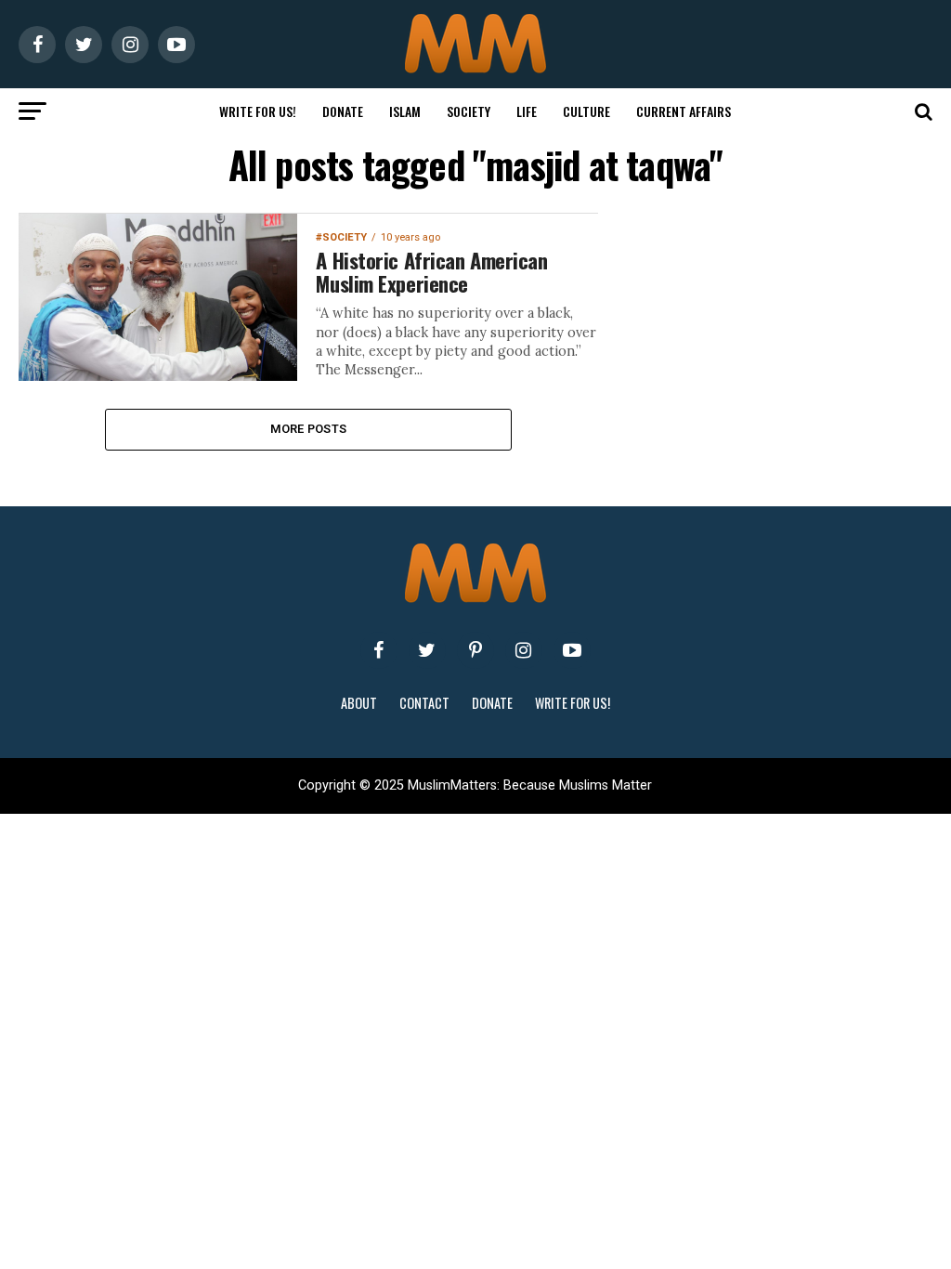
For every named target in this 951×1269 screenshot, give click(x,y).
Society (468, 111)
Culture (586, 111)
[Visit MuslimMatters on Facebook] (378, 650)
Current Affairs (683, 111)
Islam (405, 111)
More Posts (308, 429)
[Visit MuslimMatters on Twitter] (427, 650)
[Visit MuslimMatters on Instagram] (523, 650)
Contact (424, 703)
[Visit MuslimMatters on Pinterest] (475, 650)
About (359, 703)
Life (526, 111)
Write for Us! (257, 111)
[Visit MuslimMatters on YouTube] (572, 650)
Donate (342, 111)
